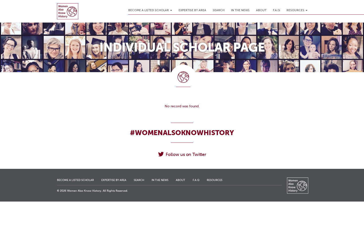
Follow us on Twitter (186, 154)
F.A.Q (276, 10)
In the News (240, 10)
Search (219, 10)
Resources (295, 10)
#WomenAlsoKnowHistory (182, 133)
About (261, 10)
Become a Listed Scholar (149, 10)
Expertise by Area (192, 10)
